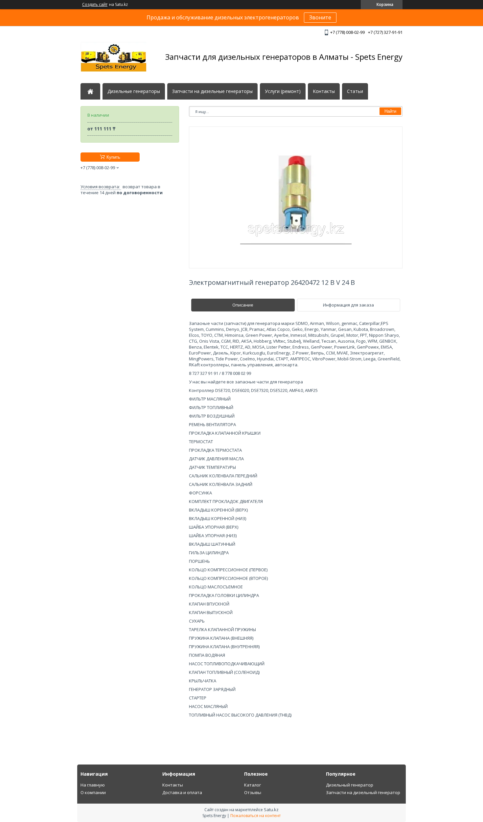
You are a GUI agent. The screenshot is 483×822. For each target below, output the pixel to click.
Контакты (324, 91)
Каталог (252, 785)
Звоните (320, 17)
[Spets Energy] (113, 57)
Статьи (355, 91)
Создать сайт (94, 4)
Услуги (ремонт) (283, 91)
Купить (113, 157)
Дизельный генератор (349, 785)
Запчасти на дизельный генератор (363, 792)
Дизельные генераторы (133, 91)
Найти (390, 111)
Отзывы (252, 792)
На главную (92, 785)
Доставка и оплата (182, 792)
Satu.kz (271, 809)
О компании (93, 792)
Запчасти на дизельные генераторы (212, 91)
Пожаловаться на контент (255, 815)
